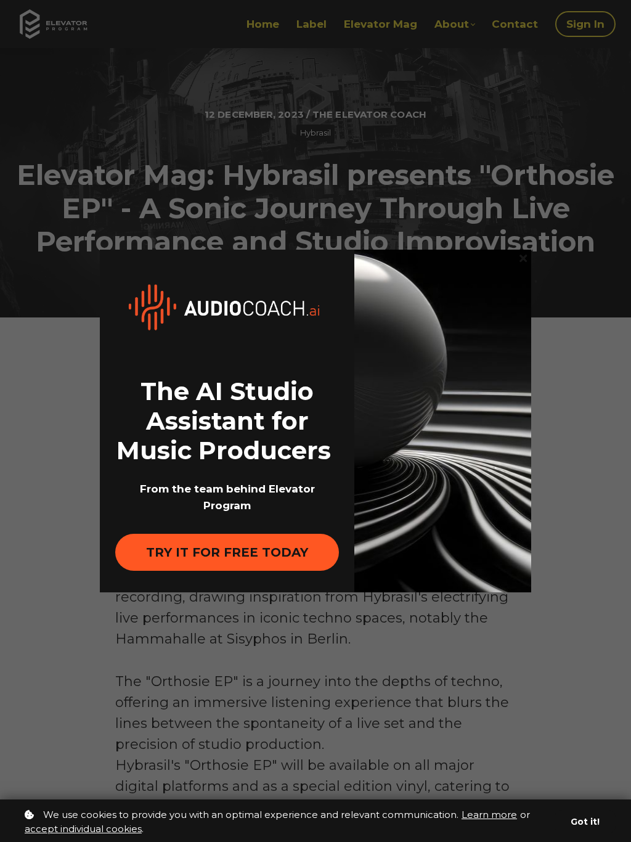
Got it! (585, 821)
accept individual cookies (83, 829)
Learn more (489, 814)
